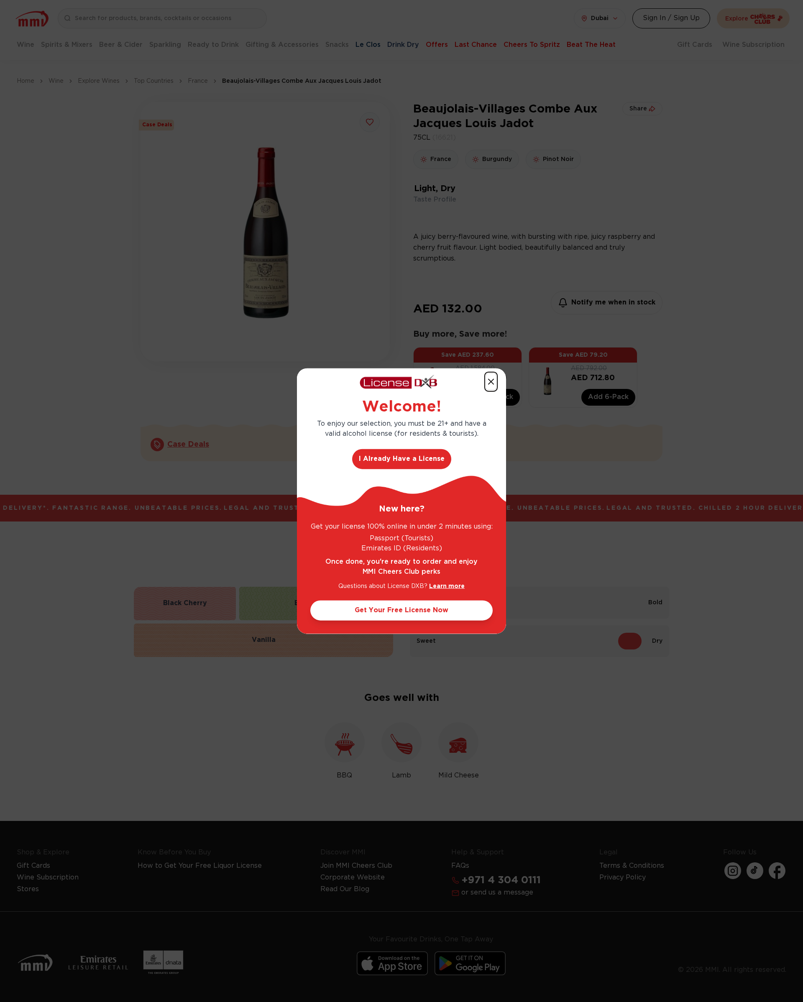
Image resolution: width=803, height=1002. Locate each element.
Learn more (447, 585)
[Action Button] (491, 381)
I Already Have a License (402, 458)
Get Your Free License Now (401, 610)
